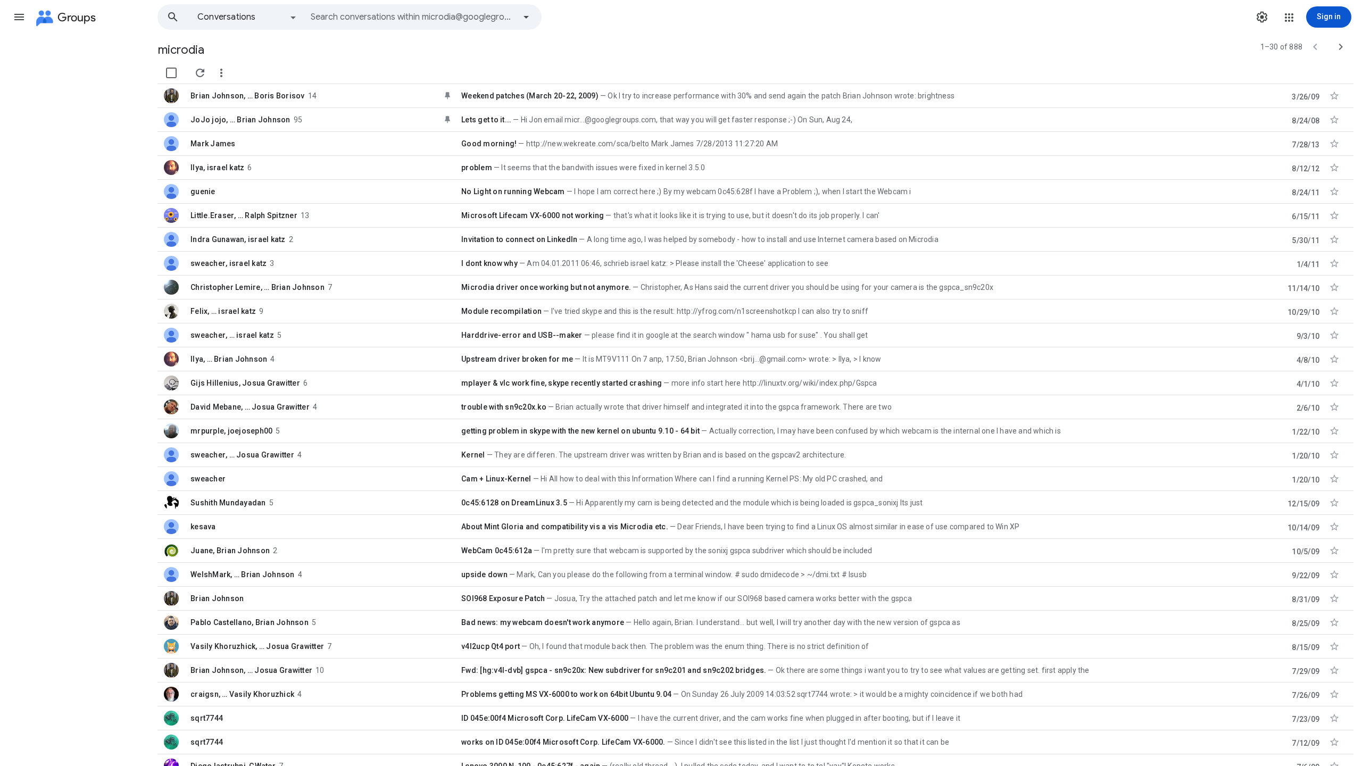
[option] (247, 17)
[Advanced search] (526, 17)
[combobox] (413, 17)
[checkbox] (171, 73)
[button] (19, 17)
